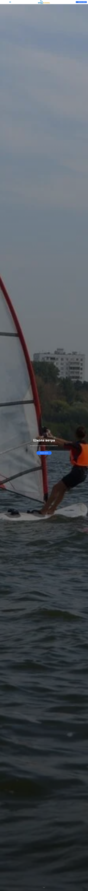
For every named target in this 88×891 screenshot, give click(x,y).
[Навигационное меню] (10, 2)
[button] (81, 2)
